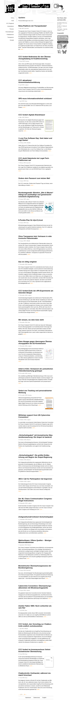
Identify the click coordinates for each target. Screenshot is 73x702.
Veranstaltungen (9, 31)
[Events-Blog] (64, 48)
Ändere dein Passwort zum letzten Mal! (34, 178)
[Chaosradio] (62, 39)
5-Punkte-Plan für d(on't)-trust (30, 220)
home (12, 17)
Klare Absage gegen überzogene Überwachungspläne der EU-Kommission (35, 342)
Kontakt (12, 40)
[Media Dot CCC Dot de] (62, 43)
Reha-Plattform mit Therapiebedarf (32, 26)
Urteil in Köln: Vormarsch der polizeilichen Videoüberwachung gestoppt (35, 370)
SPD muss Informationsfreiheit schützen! (35, 98)
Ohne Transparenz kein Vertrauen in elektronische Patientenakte (35, 237)
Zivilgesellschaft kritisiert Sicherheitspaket (35, 517)
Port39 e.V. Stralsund (62, 26)
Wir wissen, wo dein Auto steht (31, 320)
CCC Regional (10, 23)
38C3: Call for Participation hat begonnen (35, 479)
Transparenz (10, 37)
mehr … (23, 49)
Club (12, 20)
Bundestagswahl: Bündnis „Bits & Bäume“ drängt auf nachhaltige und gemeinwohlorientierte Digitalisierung (35, 195)
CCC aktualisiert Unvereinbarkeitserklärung (29, 81)
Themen (12, 29)
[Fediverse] (59, 53)
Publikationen (10, 34)
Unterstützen (10, 26)
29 (24, 694)
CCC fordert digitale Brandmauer (31, 115)
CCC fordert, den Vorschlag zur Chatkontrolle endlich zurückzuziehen (35, 625)
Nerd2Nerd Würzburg (62, 22)
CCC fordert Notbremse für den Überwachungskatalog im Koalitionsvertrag (34, 58)
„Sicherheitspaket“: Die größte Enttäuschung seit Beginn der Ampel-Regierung (35, 456)
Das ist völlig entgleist (27, 262)
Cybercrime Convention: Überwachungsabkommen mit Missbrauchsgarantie (35, 587)
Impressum (28, 697)
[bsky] (64, 53)
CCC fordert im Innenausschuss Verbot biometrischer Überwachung (34, 650)
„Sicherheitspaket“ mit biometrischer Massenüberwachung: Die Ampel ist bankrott (35, 436)
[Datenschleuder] (59, 48)
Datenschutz (37, 697)
